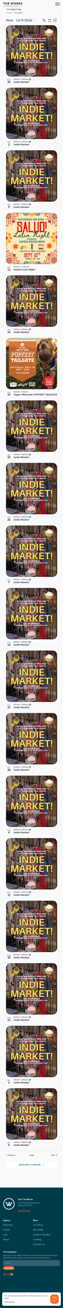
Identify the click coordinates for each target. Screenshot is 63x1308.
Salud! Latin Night (24, 269)
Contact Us (39, 1244)
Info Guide (38, 1229)
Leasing (37, 1239)
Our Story (38, 1224)
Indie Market (21, 82)
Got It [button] (54, 1299)
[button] (9, 1302)
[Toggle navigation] (57, 4)
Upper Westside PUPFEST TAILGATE (35, 394)
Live (5, 1234)
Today (31, 1155)
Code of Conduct (42, 1234)
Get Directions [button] (24, 1211)
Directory (8, 1224)
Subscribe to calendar (30, 1164)
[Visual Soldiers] (12, 4)
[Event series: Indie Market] (30, 79)
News (6, 1239)
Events (9, 12)
